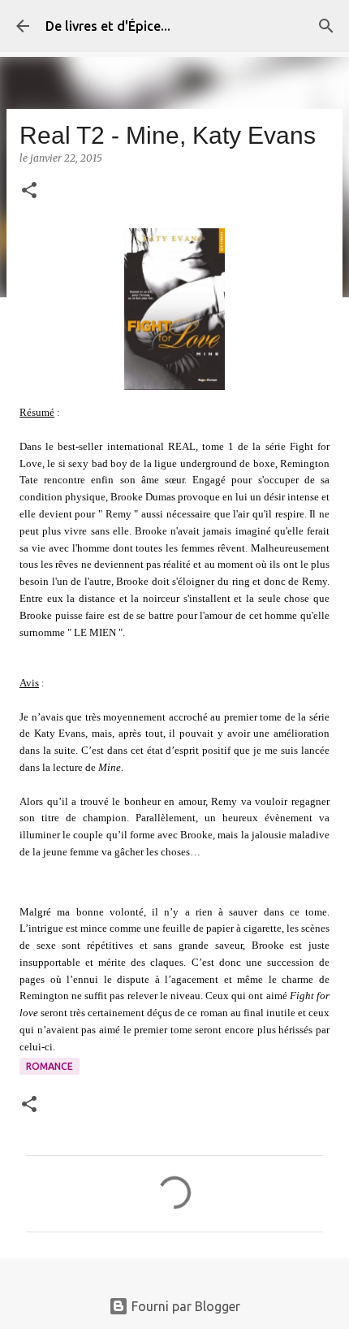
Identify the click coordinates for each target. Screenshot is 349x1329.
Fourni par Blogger (184, 1306)
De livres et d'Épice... (107, 26)
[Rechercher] (326, 25)
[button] (29, 191)
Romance (49, 1066)
